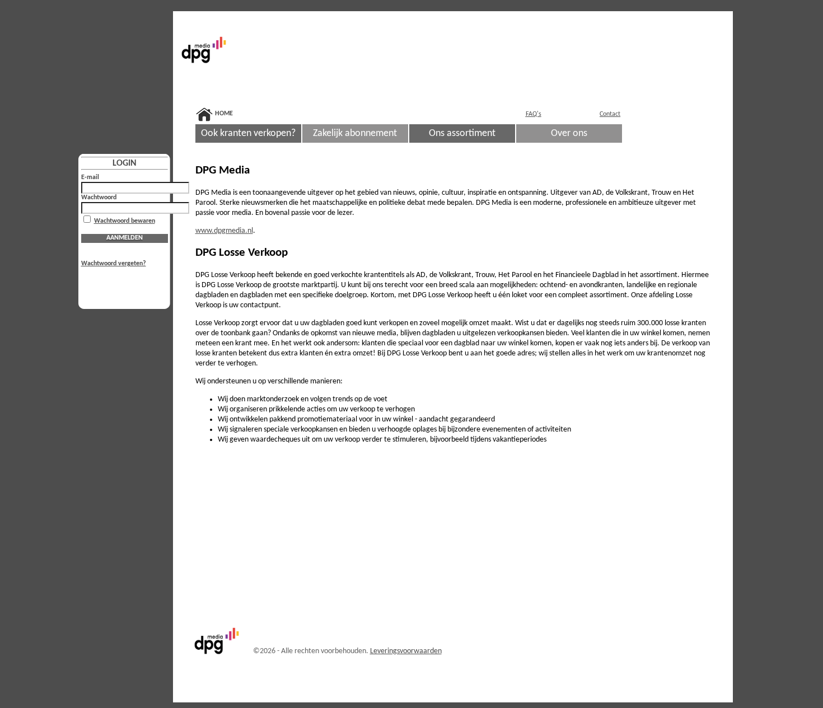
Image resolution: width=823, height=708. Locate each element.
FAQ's (533, 114)
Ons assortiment (462, 133)
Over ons (569, 133)
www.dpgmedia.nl (224, 231)
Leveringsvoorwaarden (406, 651)
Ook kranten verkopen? (248, 133)
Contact (610, 114)
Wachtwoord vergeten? (113, 263)
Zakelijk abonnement (355, 133)
